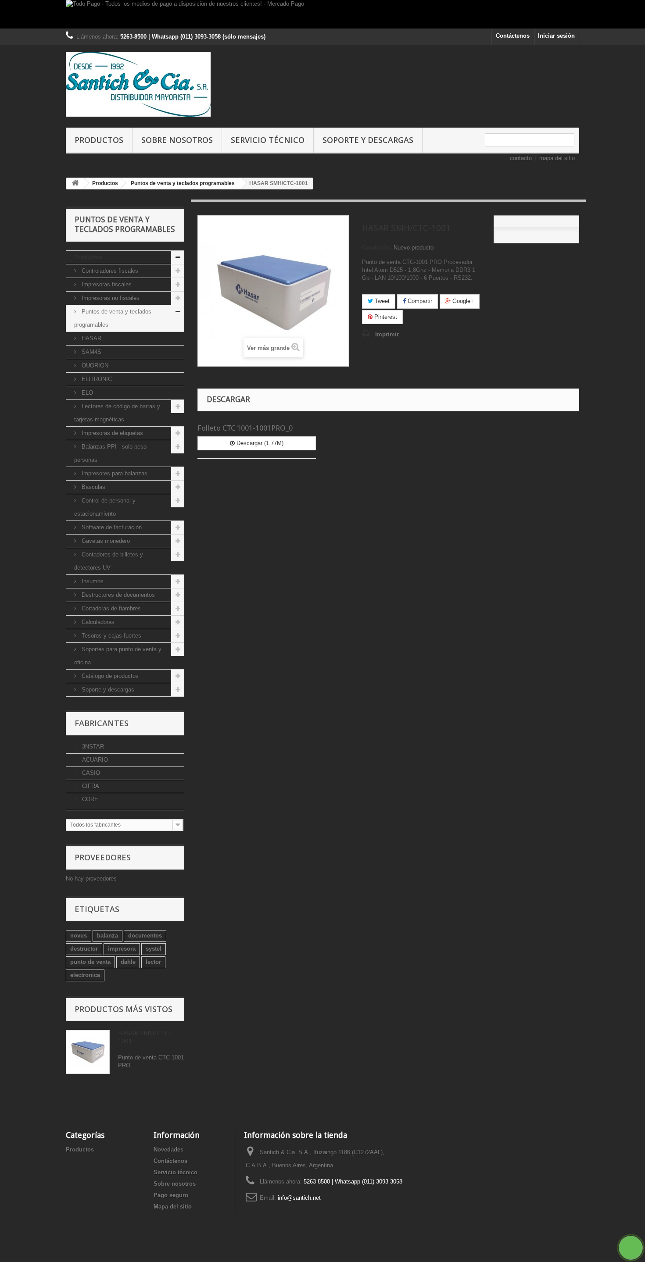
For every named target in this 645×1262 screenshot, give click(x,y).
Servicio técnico (268, 140)
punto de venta (90, 962)
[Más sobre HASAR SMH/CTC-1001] (88, 1052)
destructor (84, 948)
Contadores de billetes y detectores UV (108, 561)
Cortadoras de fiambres (110, 608)
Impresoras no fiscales (110, 298)
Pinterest (385, 317)
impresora (122, 948)
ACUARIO (94, 759)
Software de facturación (111, 527)
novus (78, 935)
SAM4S (90, 352)
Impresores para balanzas (113, 473)
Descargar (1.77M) (259, 443)
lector (153, 962)
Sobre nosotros (177, 140)
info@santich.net (299, 1197)
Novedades (168, 1149)
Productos (99, 140)
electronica (85, 975)
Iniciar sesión (556, 35)
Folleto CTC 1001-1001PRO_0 (245, 428)
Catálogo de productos (109, 676)
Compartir (419, 301)
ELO (86, 392)
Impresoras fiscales (106, 284)
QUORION (94, 365)
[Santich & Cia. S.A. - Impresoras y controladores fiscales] (147, 84)
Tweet (381, 301)
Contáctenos (513, 35)
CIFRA (89, 786)
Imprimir (387, 334)
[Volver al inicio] (75, 183)
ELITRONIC (96, 379)
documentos (145, 935)
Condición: (377, 247)
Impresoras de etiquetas (111, 433)
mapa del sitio (557, 158)
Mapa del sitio (173, 1206)
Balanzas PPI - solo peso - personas (112, 453)
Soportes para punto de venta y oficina (117, 656)
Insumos (92, 581)
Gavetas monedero (105, 541)
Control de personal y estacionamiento (105, 507)
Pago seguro (171, 1195)
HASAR (90, 338)
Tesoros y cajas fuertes (110, 635)
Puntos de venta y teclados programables (112, 318)
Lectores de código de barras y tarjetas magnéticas (117, 413)
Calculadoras (97, 622)
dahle (128, 962)
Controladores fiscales (109, 270)
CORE (89, 799)
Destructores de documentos (117, 595)
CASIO (90, 773)
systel (153, 948)
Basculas (92, 487)
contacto (521, 158)
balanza (107, 935)
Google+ (462, 301)
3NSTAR (92, 746)
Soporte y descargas (367, 140)
